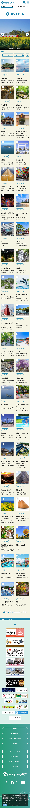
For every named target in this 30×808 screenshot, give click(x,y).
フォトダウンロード (15, 752)
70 (25, 612)
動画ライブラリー (15, 757)
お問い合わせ (15, 767)
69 (23, 612)
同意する (5, 804)
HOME (3, 619)
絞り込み (18, 55)
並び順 (7, 55)
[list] (27, 55)
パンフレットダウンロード (15, 762)
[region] (15, 6)
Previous (2, 34)
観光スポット (10, 619)
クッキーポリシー (22, 800)
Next (27, 34)
